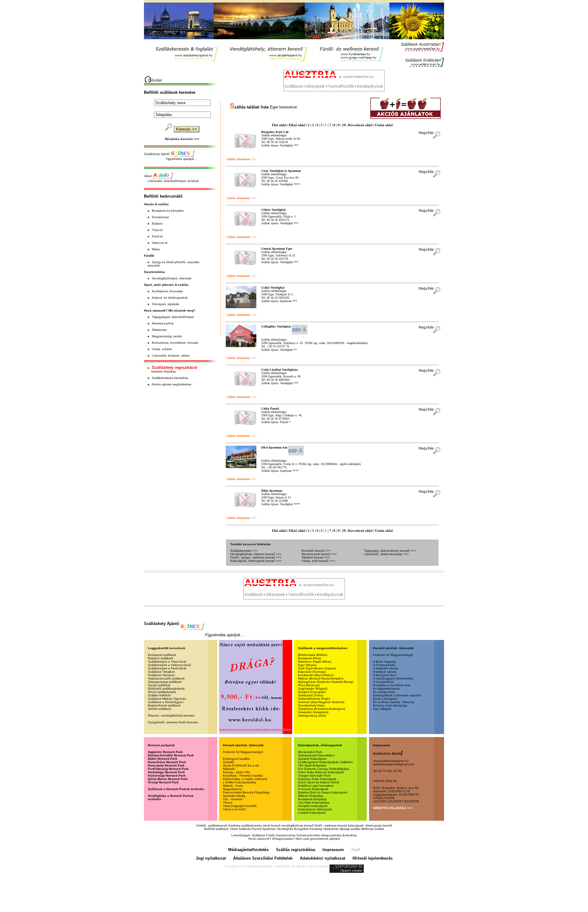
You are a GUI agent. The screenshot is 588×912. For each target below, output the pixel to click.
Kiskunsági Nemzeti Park (167, 775)
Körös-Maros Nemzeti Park (168, 779)
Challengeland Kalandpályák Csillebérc (325, 762)
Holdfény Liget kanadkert (316, 785)
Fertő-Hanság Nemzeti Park (168, 768)
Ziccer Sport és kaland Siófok (318, 782)
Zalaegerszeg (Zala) (312, 715)
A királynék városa (385, 668)
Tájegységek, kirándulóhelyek (173, 317)
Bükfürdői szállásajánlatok (166, 688)
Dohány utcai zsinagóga (390, 705)
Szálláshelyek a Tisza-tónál (167, 661)
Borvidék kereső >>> (316, 550)
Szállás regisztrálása (295, 849)
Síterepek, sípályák (165, 304)
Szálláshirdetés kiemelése (170, 378)
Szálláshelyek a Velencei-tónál (169, 665)
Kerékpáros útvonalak (167, 291)
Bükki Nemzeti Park (162, 758)
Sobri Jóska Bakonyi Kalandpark (321, 772)
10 (344, 125)
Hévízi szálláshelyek (162, 692)
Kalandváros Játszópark (315, 809)
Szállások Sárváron (161, 675)
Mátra (156, 249)
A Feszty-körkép (384, 665)
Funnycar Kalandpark (313, 789)
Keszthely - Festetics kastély (243, 775)
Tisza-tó (157, 230)
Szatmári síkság (234, 795)
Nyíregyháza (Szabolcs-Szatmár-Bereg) (325, 681)
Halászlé (229, 768)
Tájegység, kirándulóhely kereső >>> (390, 550)
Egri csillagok (382, 708)
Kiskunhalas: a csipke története (245, 779)
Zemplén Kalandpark (312, 806)
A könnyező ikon (384, 675)
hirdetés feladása (163, 371)
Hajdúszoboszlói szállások (166, 678)
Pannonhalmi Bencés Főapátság (246, 792)
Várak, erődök (162, 349)
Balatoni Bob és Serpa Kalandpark (322, 792)
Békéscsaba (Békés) (312, 655)
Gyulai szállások (159, 685)
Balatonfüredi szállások (164, 705)
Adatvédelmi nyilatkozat (322, 858)
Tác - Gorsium (233, 799)
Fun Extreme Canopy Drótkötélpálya (323, 768)
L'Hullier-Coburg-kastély (239, 782)
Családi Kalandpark (312, 812)
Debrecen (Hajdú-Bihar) (314, 661)
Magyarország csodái (167, 336)
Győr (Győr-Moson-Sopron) (317, 668)
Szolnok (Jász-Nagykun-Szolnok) (321, 702)
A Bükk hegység (384, 661)
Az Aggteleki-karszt (386, 688)
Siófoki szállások (159, 708)
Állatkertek (159, 329)
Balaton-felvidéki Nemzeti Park (171, 755)
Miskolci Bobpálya (310, 795)
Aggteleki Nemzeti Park (165, 752)
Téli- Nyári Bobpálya (312, 765)
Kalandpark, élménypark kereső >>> (255, 560)
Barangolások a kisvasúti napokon (397, 695)
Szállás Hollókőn (159, 695)
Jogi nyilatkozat (211, 858)
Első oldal (279, 125)
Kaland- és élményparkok (170, 297)
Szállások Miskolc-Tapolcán (167, 698)
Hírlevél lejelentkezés (372, 858)
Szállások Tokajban (161, 671)
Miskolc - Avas (233, 785)
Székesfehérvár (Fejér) (314, 698)
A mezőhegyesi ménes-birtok (393, 678)
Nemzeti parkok (163, 323)
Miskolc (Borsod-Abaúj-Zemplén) (320, 678)
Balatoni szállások (160, 658)
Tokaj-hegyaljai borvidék (240, 806)
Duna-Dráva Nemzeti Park (167, 762)
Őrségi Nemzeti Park (163, 782)
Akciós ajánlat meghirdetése (171, 384)
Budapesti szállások (162, 655)
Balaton (157, 223)
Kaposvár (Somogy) (312, 671)
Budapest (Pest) (309, 658)
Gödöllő (228, 762)
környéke (177, 210)
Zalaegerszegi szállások (165, 681)
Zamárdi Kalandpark (312, 758)
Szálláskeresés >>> (244, 550)
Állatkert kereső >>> (316, 557)
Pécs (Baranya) (309, 685)
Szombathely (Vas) (311, 705)
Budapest (159, 210)
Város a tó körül (234, 809)
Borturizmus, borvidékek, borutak (175, 342)
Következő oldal (360, 125)
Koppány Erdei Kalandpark (317, 779)
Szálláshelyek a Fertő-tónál (167, 668)
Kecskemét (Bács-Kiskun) (316, 675)
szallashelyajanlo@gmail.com (393, 764)
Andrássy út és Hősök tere (391, 685)
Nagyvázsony (232, 789)
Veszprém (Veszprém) (313, 712)
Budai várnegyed (385, 698)
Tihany (227, 802)
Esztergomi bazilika (236, 758)
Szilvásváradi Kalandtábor (316, 755)
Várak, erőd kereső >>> (318, 560)
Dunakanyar (160, 217)
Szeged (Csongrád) (312, 692)
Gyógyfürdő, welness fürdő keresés (173, 722)
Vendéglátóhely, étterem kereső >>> (255, 554)
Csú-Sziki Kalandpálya (314, 802)
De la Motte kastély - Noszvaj (393, 702)
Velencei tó (160, 242)
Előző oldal (297, 125)
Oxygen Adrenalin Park (314, 775)
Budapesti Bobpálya (312, 799)
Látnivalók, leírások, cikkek (171, 355)
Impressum (333, 849)
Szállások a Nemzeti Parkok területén (176, 789)
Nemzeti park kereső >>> (319, 554)
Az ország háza (384, 692)
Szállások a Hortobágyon (165, 702)
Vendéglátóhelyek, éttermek (171, 278)
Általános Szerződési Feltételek (262, 858)
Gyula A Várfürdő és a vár (241, 765)
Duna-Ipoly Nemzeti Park (166, 765)
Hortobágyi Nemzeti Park (166, 772)
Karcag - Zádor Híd (236, 772)
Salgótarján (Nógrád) (312, 688)
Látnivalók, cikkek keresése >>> (386, 554)
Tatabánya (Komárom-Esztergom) (321, 708)
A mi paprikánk (383, 681)
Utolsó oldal (384, 125)
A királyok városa (385, 671)
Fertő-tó (157, 236)
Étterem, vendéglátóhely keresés (171, 715)
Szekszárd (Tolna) (310, 695)
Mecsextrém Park (310, 752)
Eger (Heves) (307, 665)
